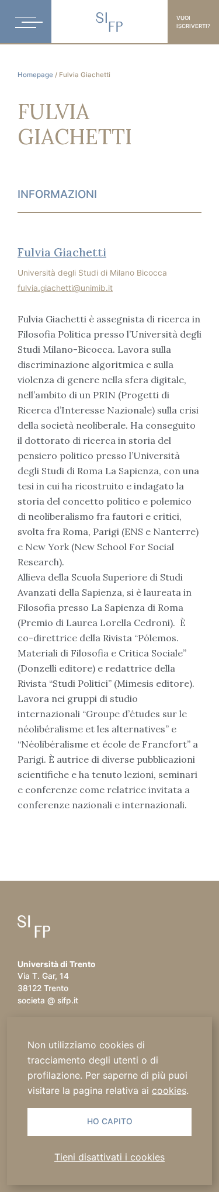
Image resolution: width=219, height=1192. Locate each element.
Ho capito (110, 1121)
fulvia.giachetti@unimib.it (65, 288)
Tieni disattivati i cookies (109, 1157)
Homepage (35, 75)
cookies (169, 1090)
